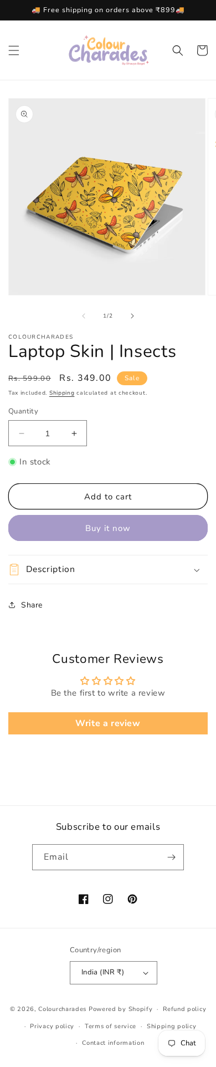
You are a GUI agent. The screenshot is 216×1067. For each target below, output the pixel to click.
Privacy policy (52, 1026)
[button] (14, 50)
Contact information (113, 1043)
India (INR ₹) (102, 972)
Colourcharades (62, 1009)
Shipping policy (172, 1026)
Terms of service (110, 1026)
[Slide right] (132, 316)
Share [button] (32, 605)
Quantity (23, 411)
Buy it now (108, 528)
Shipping (62, 393)
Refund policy (184, 1009)
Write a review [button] (107, 723)
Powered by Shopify (121, 1009)
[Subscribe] (171, 857)
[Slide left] (83, 316)
